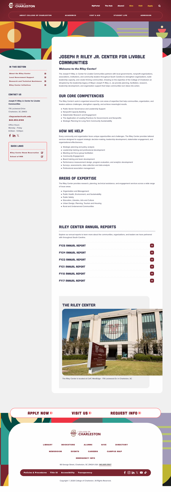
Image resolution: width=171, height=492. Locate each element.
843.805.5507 (105, 464)
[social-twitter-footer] (137, 473)
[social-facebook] (10, 136)
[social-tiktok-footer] (145, 473)
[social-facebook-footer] (124, 473)
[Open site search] (159, 6)
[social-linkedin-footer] (133, 473)
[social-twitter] (18, 136)
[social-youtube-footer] (141, 473)
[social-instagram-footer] (129, 473)
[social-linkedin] (14, 136)
